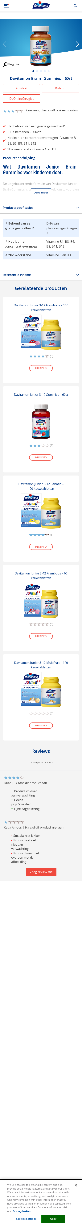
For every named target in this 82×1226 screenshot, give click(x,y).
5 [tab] (49, 71)
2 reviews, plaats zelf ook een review (52, 110)
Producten (19, 15)
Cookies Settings (26, 1218)
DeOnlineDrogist (21, 98)
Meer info (41, 368)
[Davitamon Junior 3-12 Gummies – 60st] (41, 421)
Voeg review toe (41, 872)
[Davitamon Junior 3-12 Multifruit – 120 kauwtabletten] (41, 689)
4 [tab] (45, 71)
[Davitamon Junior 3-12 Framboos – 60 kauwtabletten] (41, 600)
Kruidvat (21, 88)
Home (7, 15)
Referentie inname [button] (17, 275)
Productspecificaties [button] (18, 208)
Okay (53, 1218)
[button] (41, 192)
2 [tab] (37, 71)
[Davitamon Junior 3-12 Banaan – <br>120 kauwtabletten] (41, 511)
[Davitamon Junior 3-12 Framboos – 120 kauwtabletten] (41, 332)
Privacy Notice (22, 1211)
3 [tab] (41, 71)
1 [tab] (33, 71)
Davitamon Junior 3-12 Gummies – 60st (41, 394)
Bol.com (60, 88)
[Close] (76, 1185)
